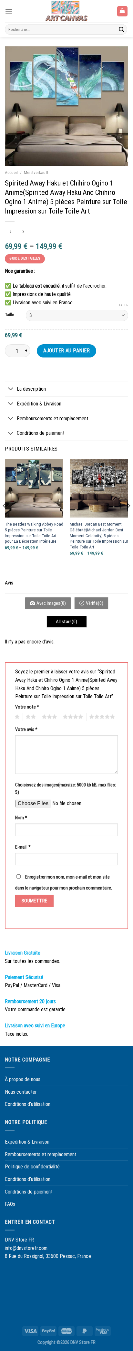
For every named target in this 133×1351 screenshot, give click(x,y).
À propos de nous (22, 1079)
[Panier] (122, 11)
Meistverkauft (36, 172)
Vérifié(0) (94, 603)
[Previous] (4, 518)
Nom (21, 818)
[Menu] (9, 11)
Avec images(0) (51, 603)
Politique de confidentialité (32, 1167)
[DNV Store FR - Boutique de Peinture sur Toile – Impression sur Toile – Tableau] (66, 11)
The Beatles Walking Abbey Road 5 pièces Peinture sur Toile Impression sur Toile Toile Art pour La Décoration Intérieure (34, 532)
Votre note (27, 707)
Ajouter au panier (66, 350)
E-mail (23, 847)
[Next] (128, 518)
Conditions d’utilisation (27, 1104)
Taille (9, 314)
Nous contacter (21, 1092)
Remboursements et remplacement (52, 418)
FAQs (10, 1204)
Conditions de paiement (41, 433)
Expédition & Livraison (39, 404)
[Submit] (121, 29)
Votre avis (26, 729)
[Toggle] (10, 389)
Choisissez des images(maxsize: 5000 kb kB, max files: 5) (65, 788)
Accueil (11, 172)
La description (31, 389)
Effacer (122, 305)
